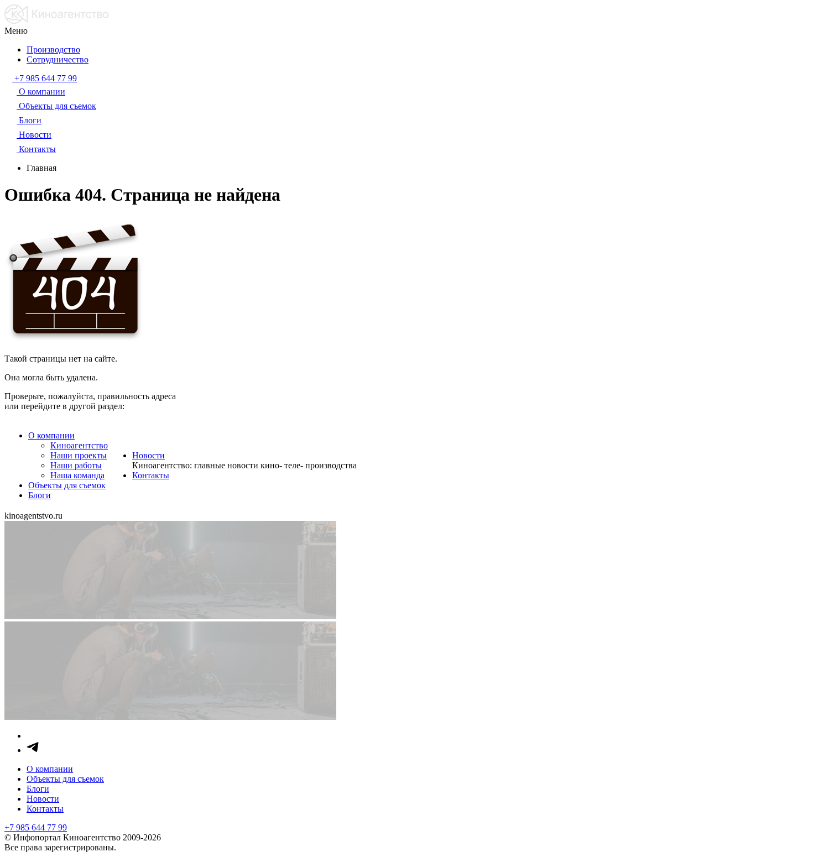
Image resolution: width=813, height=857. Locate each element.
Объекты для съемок (67, 485)
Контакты (150, 475)
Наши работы (76, 465)
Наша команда (77, 475)
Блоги (39, 495)
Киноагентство (79, 445)
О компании (51, 435)
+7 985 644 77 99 (35, 827)
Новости (148, 455)
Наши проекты (78, 455)
